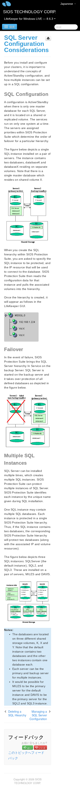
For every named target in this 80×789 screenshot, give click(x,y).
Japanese (67, 3)
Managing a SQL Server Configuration (38, 715)
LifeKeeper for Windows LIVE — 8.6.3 (29, 18)
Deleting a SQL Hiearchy (17, 713)
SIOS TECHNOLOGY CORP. (29, 11)
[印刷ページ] (48, 38)
